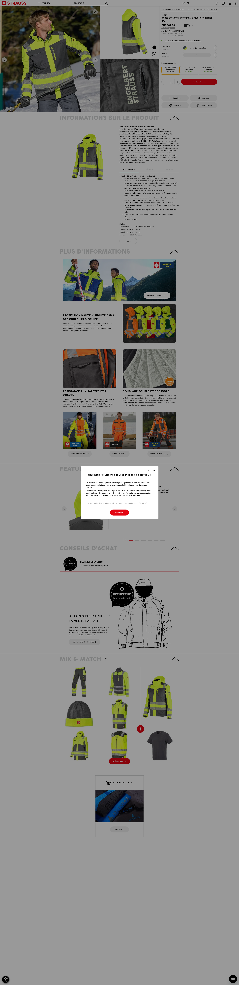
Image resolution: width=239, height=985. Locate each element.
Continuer (119, 512)
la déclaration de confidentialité (135, 503)
